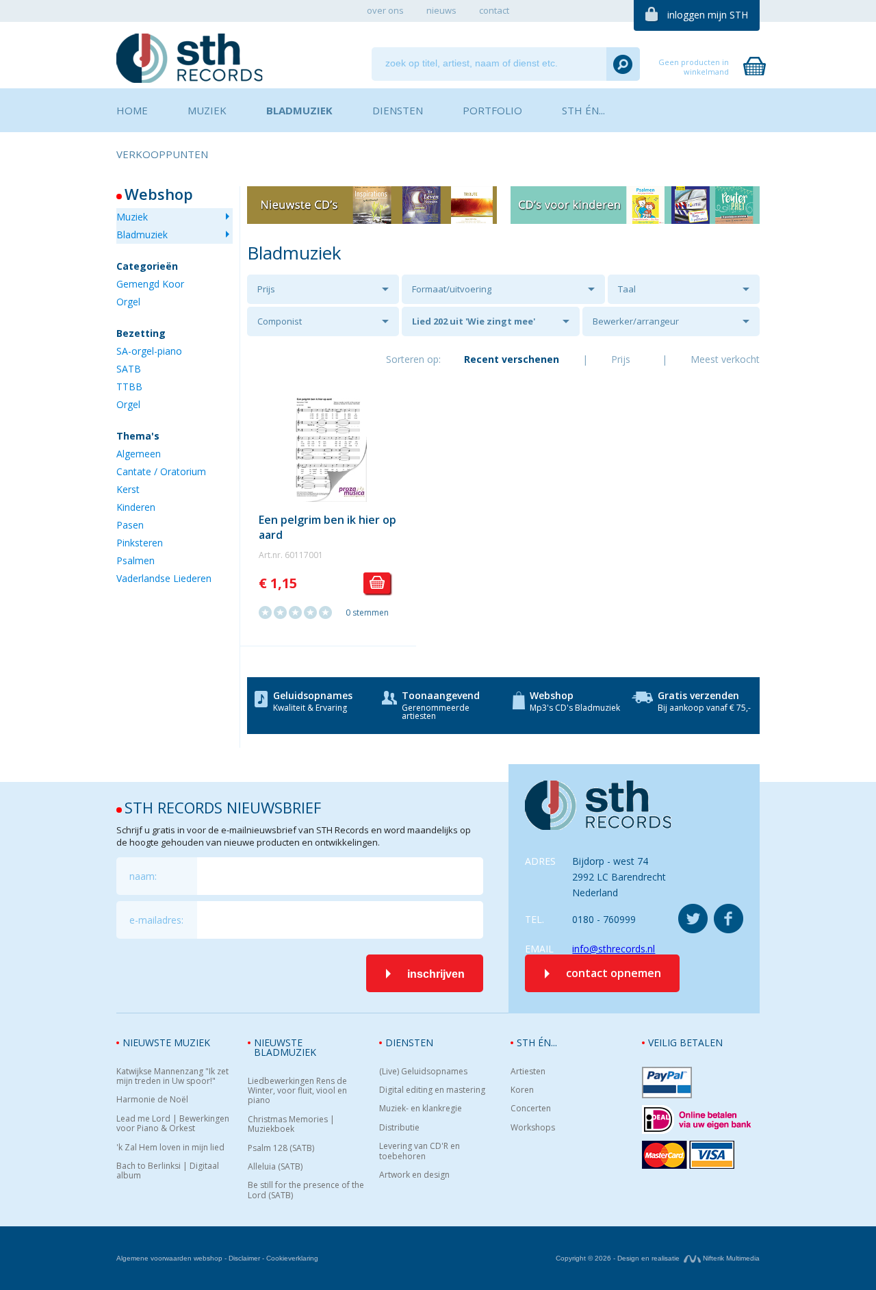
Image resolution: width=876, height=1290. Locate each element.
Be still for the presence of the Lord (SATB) (306, 1190)
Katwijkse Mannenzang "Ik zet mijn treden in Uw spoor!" (172, 1077)
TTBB (129, 386)
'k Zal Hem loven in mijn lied (170, 1147)
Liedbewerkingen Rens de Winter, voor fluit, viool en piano (297, 1091)
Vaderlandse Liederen (163, 578)
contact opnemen (613, 973)
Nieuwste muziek (166, 1042)
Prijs (266, 289)
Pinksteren (139, 542)
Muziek (132, 216)
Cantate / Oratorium (161, 471)
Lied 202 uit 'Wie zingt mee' (473, 321)
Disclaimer (244, 1258)
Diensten (409, 1042)
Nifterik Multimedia (730, 1258)
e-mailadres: (156, 919)
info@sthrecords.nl (613, 948)
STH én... (537, 1042)
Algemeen (138, 453)
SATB (128, 368)
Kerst (128, 489)
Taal (627, 289)
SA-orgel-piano (149, 350)
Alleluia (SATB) (275, 1167)
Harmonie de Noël (152, 1099)
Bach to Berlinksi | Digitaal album (167, 1171)
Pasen (130, 524)
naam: (143, 876)
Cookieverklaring (292, 1258)
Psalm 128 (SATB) (281, 1148)
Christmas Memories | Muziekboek (291, 1125)
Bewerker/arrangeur (636, 321)
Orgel (128, 301)
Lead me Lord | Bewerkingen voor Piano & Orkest (172, 1124)
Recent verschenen (511, 359)
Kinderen (135, 507)
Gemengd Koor (150, 283)
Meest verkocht (725, 359)
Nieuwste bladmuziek (285, 1047)
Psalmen (135, 560)
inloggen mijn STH (707, 14)
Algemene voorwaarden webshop (169, 1258)
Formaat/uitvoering (451, 289)
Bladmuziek (142, 234)
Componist (279, 321)
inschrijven (436, 974)
